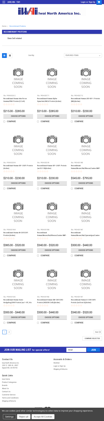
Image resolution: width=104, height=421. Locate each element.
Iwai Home (6, 379)
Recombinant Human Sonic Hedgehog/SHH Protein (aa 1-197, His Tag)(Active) (17, 302)
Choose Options (18, 116)
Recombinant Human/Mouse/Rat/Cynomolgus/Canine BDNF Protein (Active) (85, 235)
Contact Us (6, 392)
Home (4, 26)
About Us (5, 388)
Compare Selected (92, 338)
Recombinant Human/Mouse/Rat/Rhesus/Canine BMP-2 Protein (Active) (51, 235)
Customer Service (8, 395)
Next (97, 332)
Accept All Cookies (43, 416)
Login (83, 2)
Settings (9, 416)
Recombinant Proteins (17, 26)
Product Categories (9, 382)
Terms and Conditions (10, 398)
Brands (4, 385)
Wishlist (56, 363)
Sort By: (31, 55)
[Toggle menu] (3, 3)
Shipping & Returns (60, 369)
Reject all (23, 416)
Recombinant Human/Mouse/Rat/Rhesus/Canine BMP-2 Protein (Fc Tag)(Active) (85, 168)
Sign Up (92, 2)
